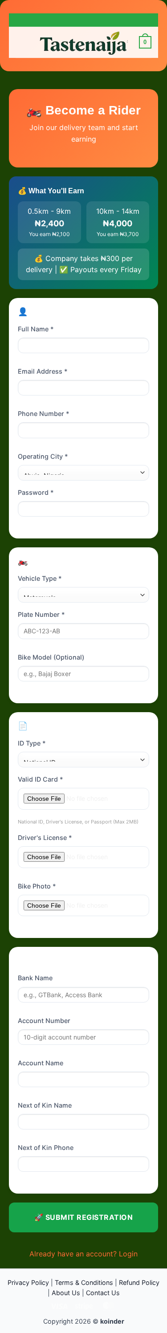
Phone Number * (43, 413)
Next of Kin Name (45, 1105)
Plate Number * (41, 614)
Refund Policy (139, 1282)
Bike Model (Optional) (51, 657)
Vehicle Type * (40, 578)
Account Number (44, 1020)
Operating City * (43, 456)
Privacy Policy (28, 1282)
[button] (21, 42)
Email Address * (43, 371)
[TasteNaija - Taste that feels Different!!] (83, 42)
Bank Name (35, 978)
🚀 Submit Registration (83, 1217)
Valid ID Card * (40, 779)
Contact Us (103, 1292)
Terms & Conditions (84, 1282)
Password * (36, 492)
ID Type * (32, 743)
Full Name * (36, 329)
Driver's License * (45, 837)
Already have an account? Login (83, 1253)
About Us (66, 1292)
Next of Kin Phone (45, 1147)
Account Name (40, 1063)
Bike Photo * (37, 886)
